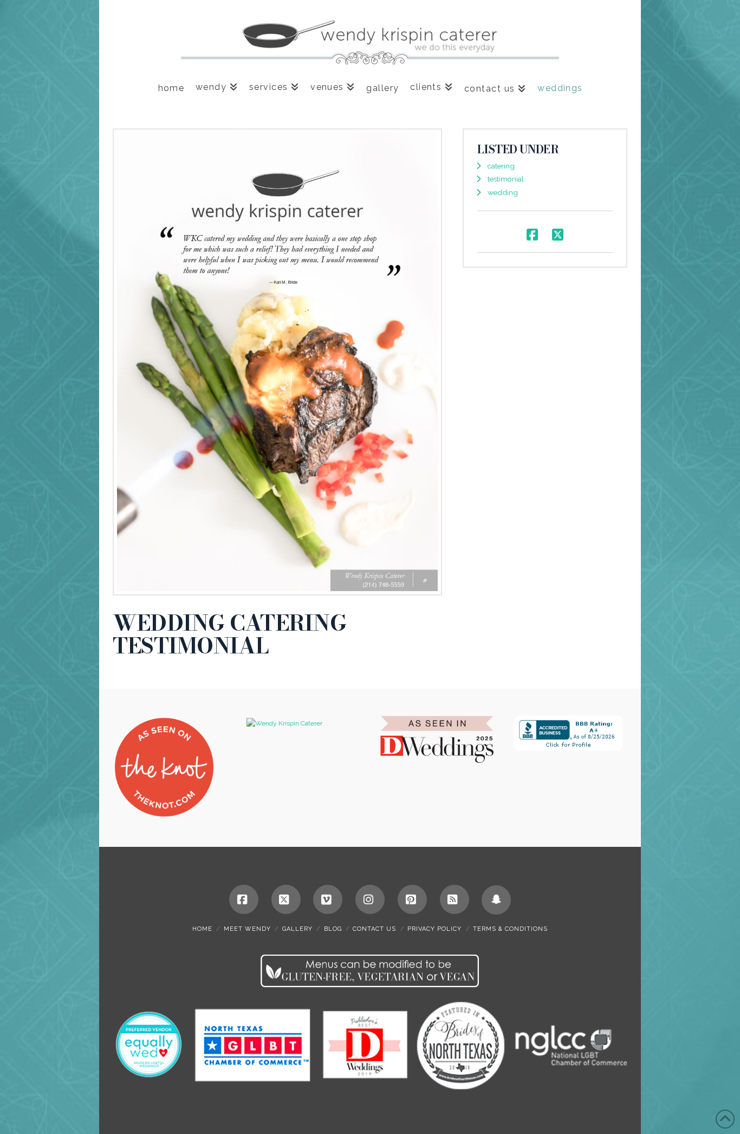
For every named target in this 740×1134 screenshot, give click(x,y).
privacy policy (434, 928)
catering (501, 165)
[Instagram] (370, 899)
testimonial (506, 178)
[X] (286, 899)
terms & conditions (510, 928)
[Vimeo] (327, 899)
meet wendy (247, 928)
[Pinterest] (412, 899)
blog (333, 928)
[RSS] (454, 899)
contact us (374, 928)
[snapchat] (496, 900)
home (202, 928)
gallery (297, 928)
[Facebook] (243, 899)
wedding (503, 192)
